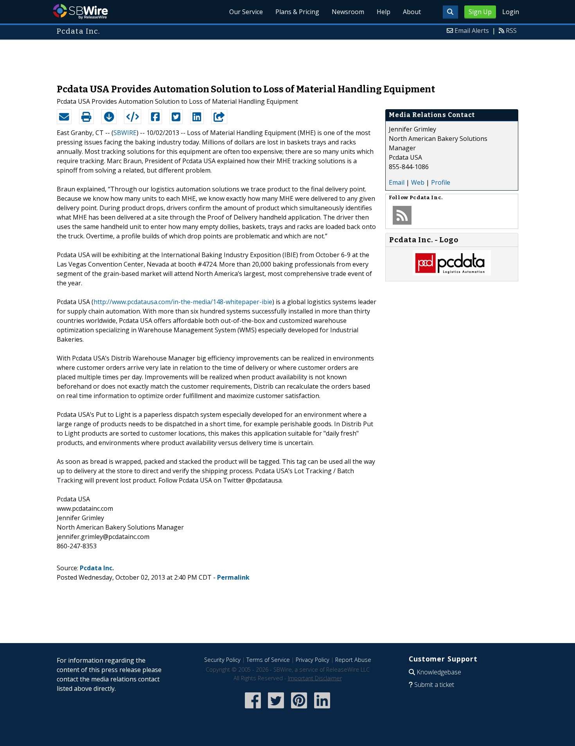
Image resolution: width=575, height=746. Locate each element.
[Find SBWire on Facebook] (253, 709)
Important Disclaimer (315, 678)
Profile (440, 182)
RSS (511, 30)
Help (383, 11)
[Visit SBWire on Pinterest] (299, 709)
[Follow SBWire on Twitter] (276, 709)
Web (417, 182)
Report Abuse (353, 659)
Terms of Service (268, 659)
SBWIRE (125, 132)
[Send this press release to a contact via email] (64, 117)
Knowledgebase (439, 672)
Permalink (233, 577)
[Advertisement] (287, 58)
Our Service (246, 11)
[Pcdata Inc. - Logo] (452, 273)
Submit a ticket (434, 684)
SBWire (80, 11)
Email (396, 182)
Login (510, 11)
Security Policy (222, 659)
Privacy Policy (312, 659)
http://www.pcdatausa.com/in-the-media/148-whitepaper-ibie (182, 301)
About (412, 11)
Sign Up (480, 11)
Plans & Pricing (297, 11)
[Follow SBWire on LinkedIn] (322, 709)
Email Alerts (472, 30)
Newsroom (348, 11)
